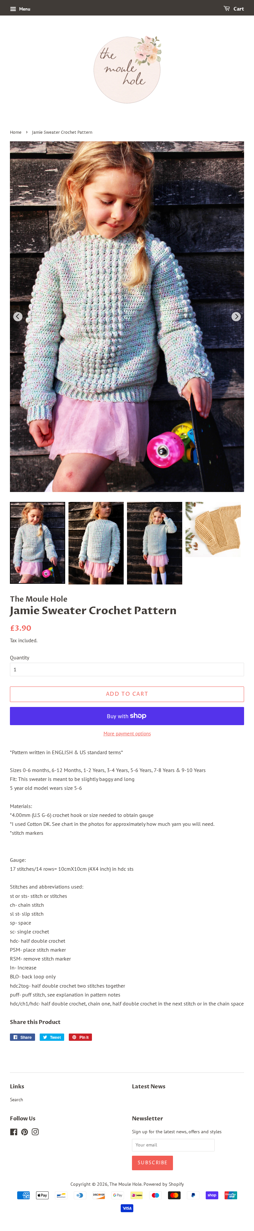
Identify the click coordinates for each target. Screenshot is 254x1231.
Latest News (148, 1086)
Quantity (19, 657)
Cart (238, 9)
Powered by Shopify (164, 1184)
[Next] (236, 316)
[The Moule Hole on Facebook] (14, 1133)
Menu (24, 9)
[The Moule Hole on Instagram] (35, 1133)
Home (15, 132)
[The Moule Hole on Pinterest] (24, 1133)
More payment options (127, 733)
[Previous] (17, 316)
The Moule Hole (125, 1184)
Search (16, 1100)
